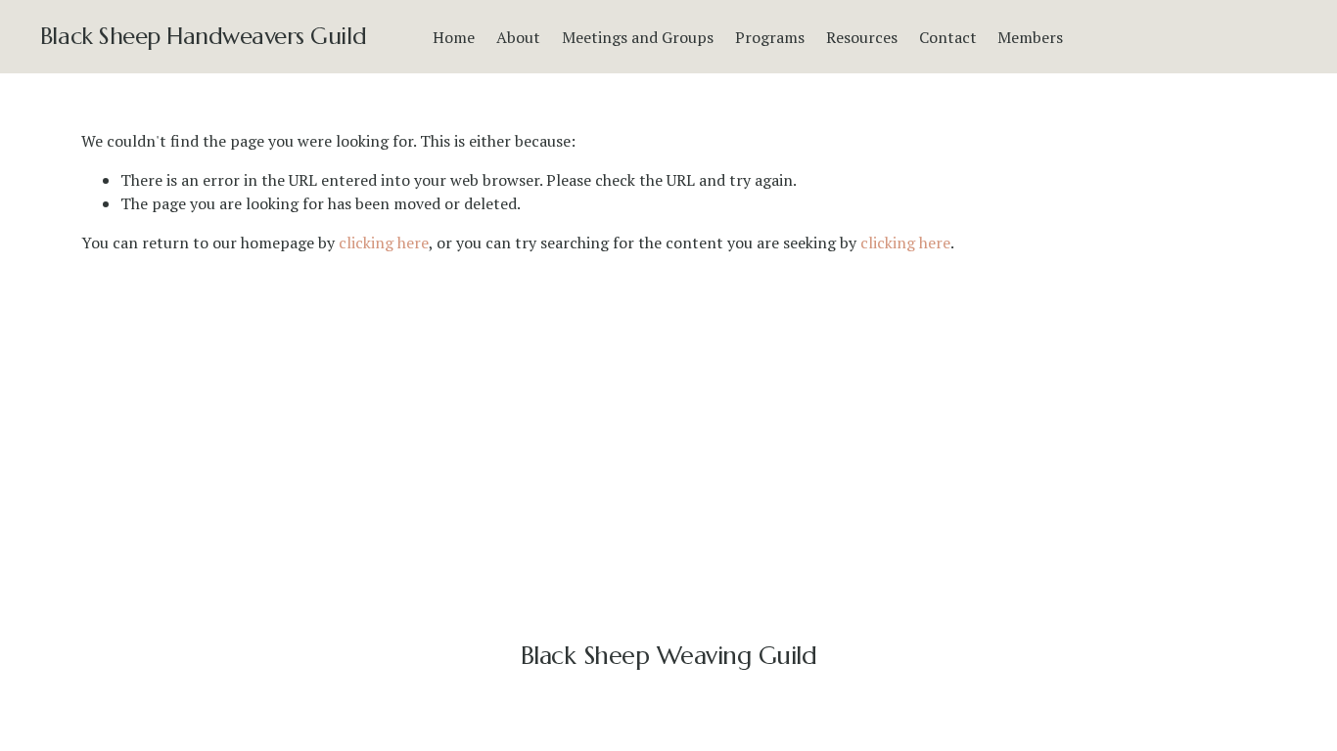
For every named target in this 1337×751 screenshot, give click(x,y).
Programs (770, 37)
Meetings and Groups (638, 37)
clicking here (384, 242)
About (518, 37)
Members (1030, 37)
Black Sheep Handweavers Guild (203, 36)
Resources (862, 37)
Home (454, 37)
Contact (948, 37)
